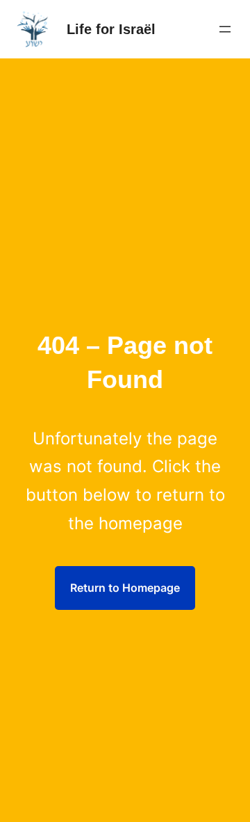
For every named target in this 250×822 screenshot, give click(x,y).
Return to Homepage (125, 588)
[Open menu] (225, 29)
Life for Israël (111, 29)
